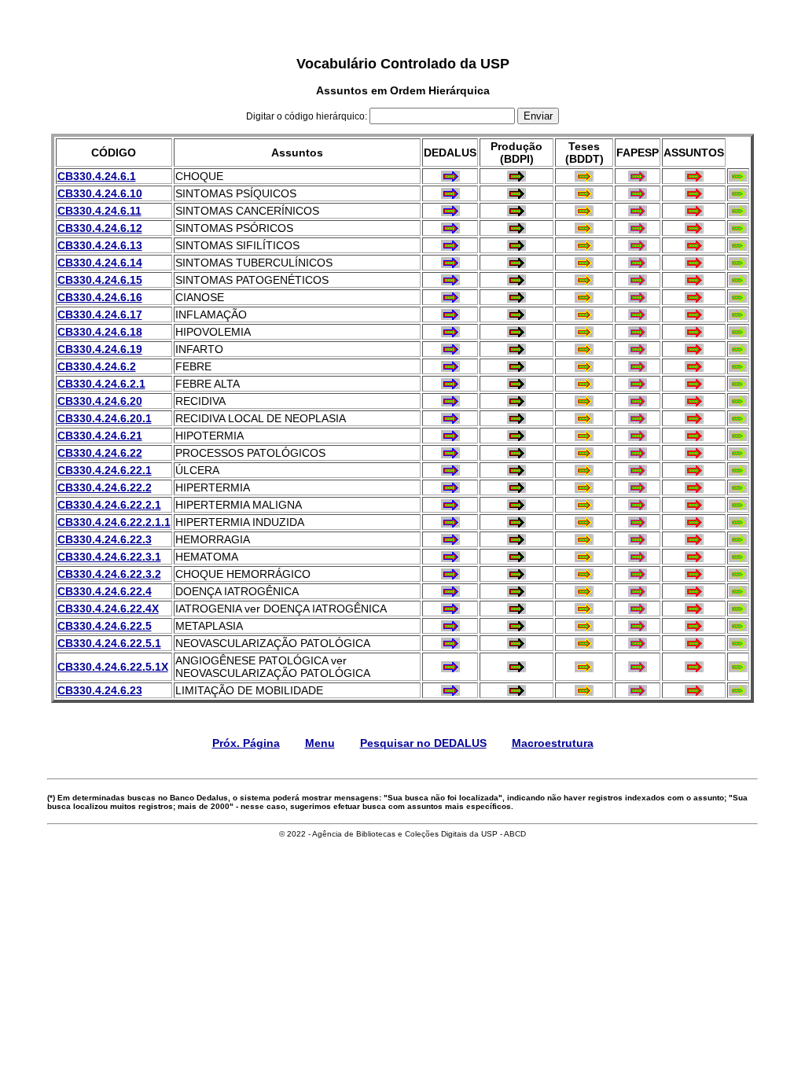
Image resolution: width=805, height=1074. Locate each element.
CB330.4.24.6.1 (96, 176)
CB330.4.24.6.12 (99, 228)
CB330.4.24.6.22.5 (104, 626)
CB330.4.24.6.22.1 (104, 470)
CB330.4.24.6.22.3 (104, 539)
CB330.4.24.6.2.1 (101, 383)
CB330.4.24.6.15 (99, 280)
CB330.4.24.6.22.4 (104, 591)
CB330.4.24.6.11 (99, 210)
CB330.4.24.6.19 (99, 349)
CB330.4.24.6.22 (99, 453)
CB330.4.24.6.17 (99, 314)
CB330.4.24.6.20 (99, 401)
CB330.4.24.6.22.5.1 (109, 643)
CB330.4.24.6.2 (96, 366)
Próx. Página (246, 743)
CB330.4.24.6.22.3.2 (109, 574)
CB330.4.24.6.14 (99, 262)
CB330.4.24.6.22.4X (108, 608)
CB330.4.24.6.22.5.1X (112, 666)
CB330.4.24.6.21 (99, 435)
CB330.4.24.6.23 (99, 690)
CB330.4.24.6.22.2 (104, 487)
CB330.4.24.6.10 (99, 193)
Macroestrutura (553, 743)
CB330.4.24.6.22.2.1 (109, 504)
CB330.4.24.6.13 (99, 245)
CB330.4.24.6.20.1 (104, 418)
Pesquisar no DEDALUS (423, 743)
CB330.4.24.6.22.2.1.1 (114, 522)
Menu (320, 743)
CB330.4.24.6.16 (99, 297)
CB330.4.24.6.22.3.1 (109, 556)
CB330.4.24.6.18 (99, 332)
